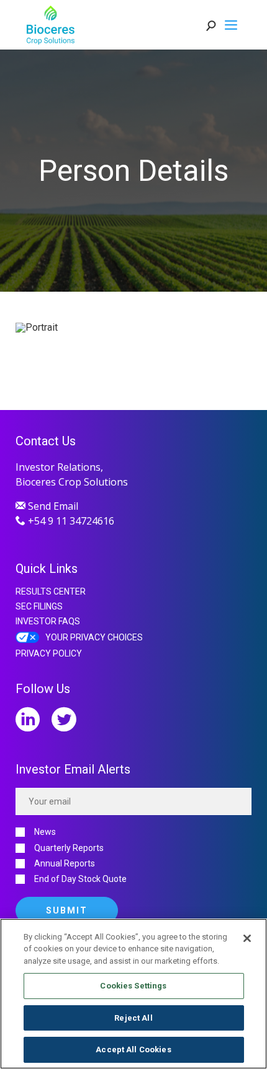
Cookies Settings (133, 985)
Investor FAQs (48, 621)
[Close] (247, 938)
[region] (133, 993)
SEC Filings (39, 606)
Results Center (51, 591)
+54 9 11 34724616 (69, 521)
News (45, 832)
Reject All (133, 1018)
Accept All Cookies (133, 1049)
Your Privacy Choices (94, 637)
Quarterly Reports (69, 848)
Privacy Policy (49, 653)
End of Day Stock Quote (80, 879)
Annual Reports (64, 863)
